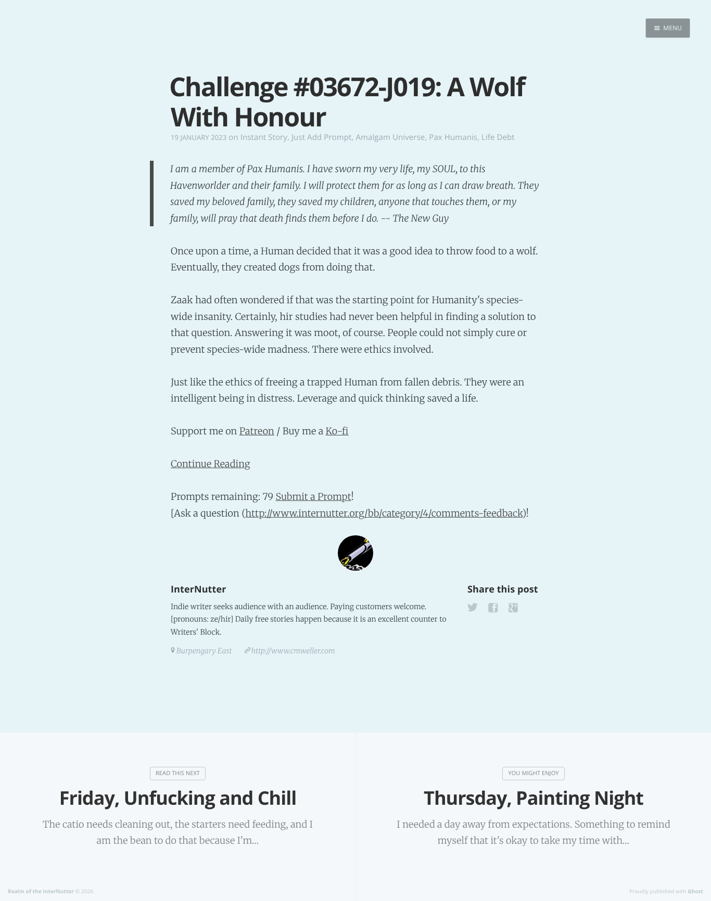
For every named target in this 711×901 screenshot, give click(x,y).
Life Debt (498, 137)
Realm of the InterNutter (41, 891)
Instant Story (263, 137)
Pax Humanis (453, 137)
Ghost (695, 891)
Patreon (256, 431)
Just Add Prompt (321, 137)
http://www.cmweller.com (293, 650)
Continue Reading (210, 464)
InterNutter (198, 589)
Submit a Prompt (313, 497)
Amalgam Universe (390, 137)
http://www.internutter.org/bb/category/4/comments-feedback (383, 513)
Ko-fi (336, 431)
